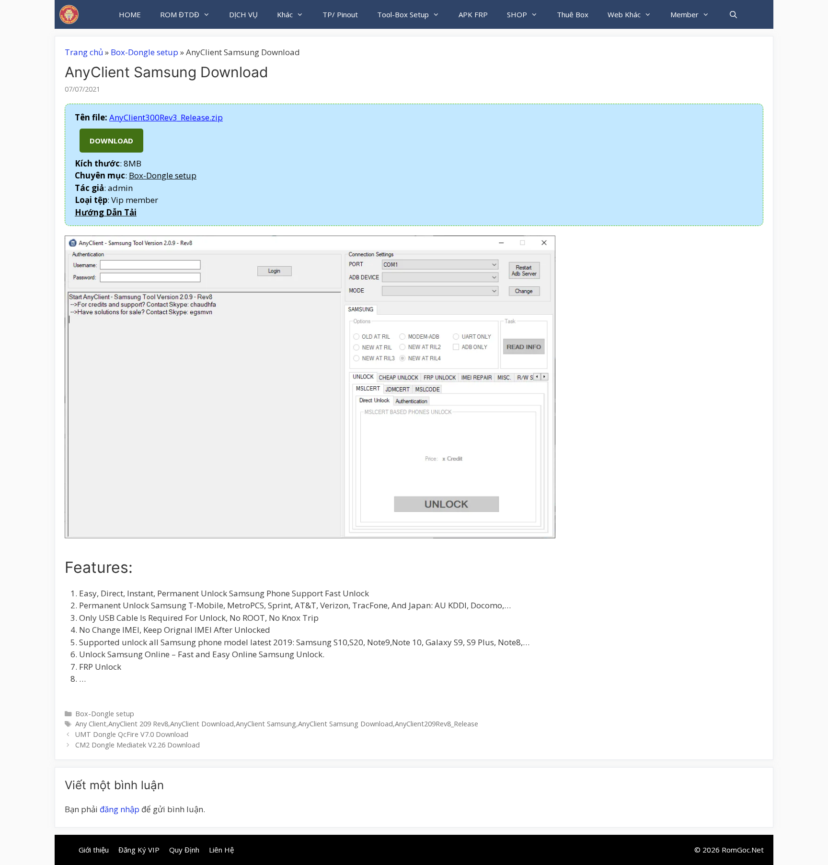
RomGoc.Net (743, 849)
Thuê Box (572, 14)
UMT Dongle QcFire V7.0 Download (131, 734)
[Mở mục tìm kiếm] (733, 14)
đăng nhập (119, 809)
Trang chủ (84, 52)
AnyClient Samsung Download (345, 723)
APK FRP (473, 14)
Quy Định (184, 849)
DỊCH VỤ (243, 14)
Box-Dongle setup (144, 52)
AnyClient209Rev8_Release (436, 723)
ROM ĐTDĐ (179, 14)
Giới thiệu (94, 849)
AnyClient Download (202, 723)
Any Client (90, 723)
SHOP (517, 14)
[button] (106, 212)
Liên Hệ (221, 849)
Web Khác (624, 14)
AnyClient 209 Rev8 (138, 723)
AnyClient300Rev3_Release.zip (166, 117)
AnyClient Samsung (266, 723)
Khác (285, 14)
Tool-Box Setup (403, 14)
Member (684, 14)
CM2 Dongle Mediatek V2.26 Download (137, 744)
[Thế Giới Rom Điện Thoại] (69, 14)
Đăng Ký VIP (139, 849)
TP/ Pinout (340, 14)
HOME (130, 14)
